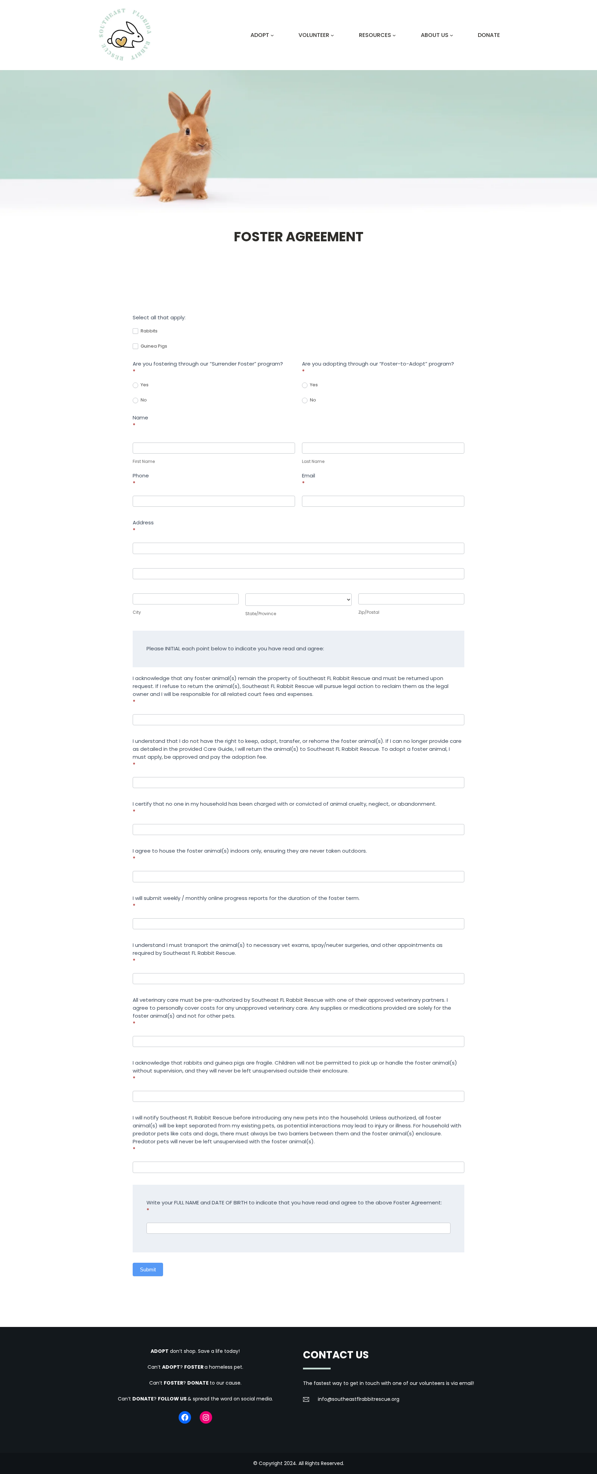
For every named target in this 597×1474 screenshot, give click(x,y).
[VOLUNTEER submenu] (332, 35)
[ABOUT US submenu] (451, 35)
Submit (148, 1269)
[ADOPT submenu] (272, 35)
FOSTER (194, 1367)
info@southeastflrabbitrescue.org (358, 1399)
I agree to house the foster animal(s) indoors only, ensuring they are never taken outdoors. (250, 854)
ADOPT (160, 1351)
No (143, 400)
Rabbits (149, 331)
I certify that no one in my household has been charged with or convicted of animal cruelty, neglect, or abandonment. (284, 807)
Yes (144, 384)
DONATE (198, 1382)
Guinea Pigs (153, 346)
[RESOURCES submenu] (394, 35)
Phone (141, 479)
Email (308, 479)
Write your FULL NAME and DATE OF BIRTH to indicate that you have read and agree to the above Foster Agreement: (294, 1206)
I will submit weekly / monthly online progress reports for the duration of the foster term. (246, 902)
